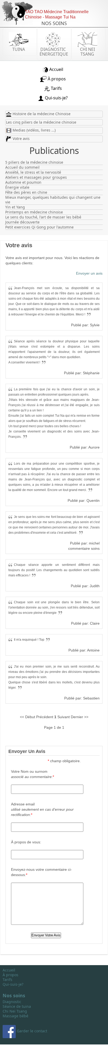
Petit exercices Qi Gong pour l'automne (39, 227)
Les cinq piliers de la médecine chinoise (41, 122)
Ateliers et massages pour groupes (36, 177)
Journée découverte (22, 222)
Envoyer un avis (89, 273)
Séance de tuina (17, 1006)
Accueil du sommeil (22, 167)
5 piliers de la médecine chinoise (34, 162)
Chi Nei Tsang (15, 1011)
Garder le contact (31, 1030)
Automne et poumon (23, 182)
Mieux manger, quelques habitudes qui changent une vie (52, 200)
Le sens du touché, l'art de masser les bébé (43, 217)
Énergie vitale (17, 187)
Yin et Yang (15, 207)
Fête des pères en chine (26, 192)
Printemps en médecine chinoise (34, 212)
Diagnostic (12, 1001)
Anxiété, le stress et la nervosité (33, 172)
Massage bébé (15, 1016)
